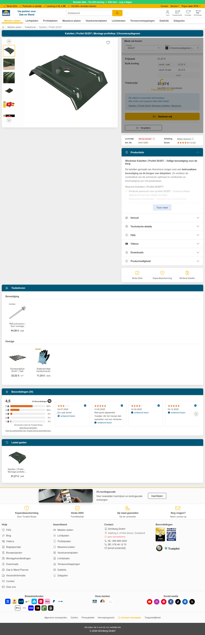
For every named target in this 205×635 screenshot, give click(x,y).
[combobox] (89, 13)
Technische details (141, 226)
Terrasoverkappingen (68, 564)
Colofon (74, 617)
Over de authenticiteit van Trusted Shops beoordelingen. (28, 430)
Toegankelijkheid (153, 617)
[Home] (3, 26)
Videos (135, 243)
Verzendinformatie (16, 575)
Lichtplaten (63, 535)
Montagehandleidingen (18, 558)
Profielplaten (64, 541)
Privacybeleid (88, 617)
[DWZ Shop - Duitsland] (102, 601)
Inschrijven (157, 496)
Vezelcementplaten (67, 552)
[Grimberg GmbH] (110, 601)
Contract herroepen (131, 617)
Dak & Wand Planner (17, 569)
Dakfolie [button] (164, 20)
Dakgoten (62, 575)
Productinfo (137, 152)
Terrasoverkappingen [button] (142, 20)
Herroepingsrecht (106, 617)
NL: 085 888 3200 (117, 540)
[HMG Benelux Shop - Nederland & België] (94, 601)
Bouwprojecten (14, 552)
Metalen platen (15, 26)
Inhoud (135, 217)
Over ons (11, 587)
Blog (8, 535)
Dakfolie (61, 569)
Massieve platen (66, 547)
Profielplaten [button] (50, 20)
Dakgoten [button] (179, 20)
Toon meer (162, 207)
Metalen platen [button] (12, 20)
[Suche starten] (117, 13)
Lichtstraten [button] (118, 20)
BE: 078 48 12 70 (117, 544)
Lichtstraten (63, 558)
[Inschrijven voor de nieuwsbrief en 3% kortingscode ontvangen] (66, 496)
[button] (198, 13)
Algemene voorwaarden (55, 617)
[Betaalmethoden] (34, 605)
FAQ (133, 235)
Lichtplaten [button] (32, 20)
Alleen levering (184, 138)
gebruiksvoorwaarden (28, 427)
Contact (164, 5)
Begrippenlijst (13, 547)
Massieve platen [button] (71, 20)
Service (174, 5)
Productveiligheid (141, 261)
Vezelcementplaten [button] (96, 20)
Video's (10, 541)
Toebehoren (30, 26)
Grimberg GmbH (116, 528)
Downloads (137, 252)
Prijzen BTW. (190, 5)
